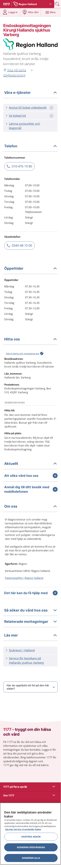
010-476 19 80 (22, 166)
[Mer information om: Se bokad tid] (51, 115)
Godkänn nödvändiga (31, 847)
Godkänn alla (31, 857)
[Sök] (57, 4)
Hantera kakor (31, 836)
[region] (30, 834)
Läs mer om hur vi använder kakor (23, 829)
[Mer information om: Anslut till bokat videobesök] (51, 107)
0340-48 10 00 (22, 245)
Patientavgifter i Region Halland (24, 578)
